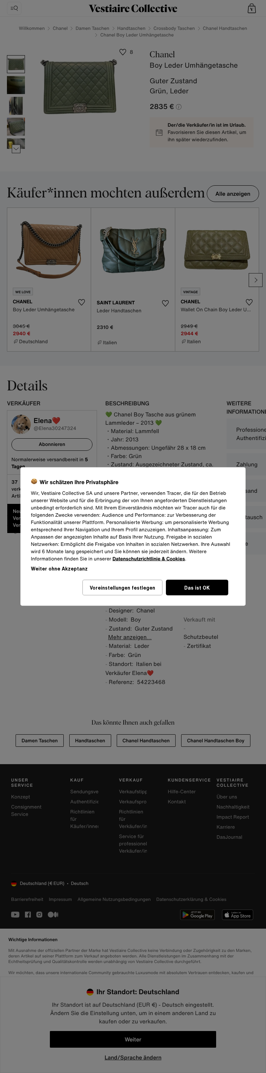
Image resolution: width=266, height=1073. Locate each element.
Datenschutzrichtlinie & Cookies (149, 559)
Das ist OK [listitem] (197, 587)
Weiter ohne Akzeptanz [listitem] (59, 568)
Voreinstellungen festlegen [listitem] (122, 587)
